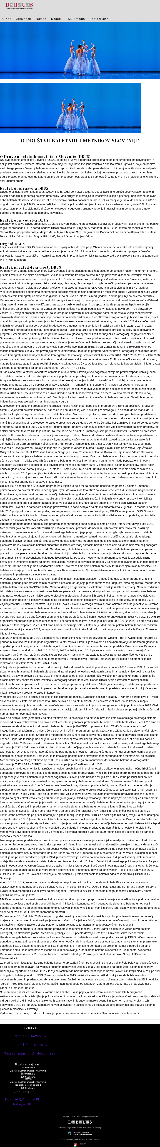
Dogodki (57, 18)
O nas (6, 18)
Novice (41, 18)
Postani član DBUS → (29, 1044)
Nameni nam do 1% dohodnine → (29, 1055)
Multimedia (76, 18)
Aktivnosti (23, 18)
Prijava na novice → (29, 1036)
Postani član (99, 18)
